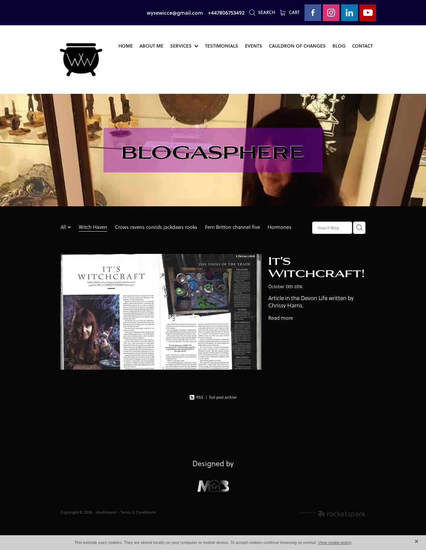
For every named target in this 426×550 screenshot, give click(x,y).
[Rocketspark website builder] (332, 514)
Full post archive (223, 397)
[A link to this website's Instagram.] (331, 12)
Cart (294, 12)
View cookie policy (334, 542)
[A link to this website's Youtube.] (367, 12)
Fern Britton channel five (232, 227)
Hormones (280, 227)
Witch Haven (93, 227)
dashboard (106, 512)
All (64, 227)
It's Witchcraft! (316, 266)
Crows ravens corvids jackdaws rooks (156, 227)
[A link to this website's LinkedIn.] (349, 12)
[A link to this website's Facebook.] (313, 12)
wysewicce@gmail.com (175, 12)
